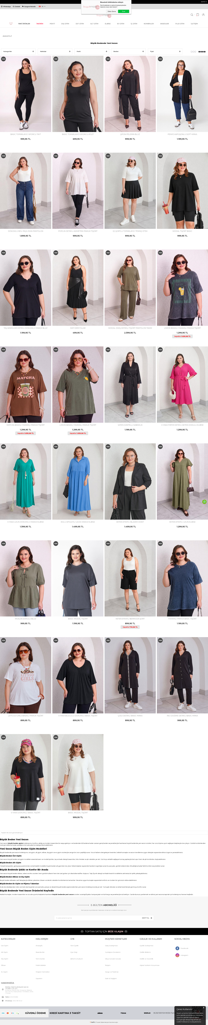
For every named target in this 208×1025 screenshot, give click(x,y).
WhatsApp (7, 6)
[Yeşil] (27, 413)
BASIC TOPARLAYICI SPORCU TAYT (25, 134)
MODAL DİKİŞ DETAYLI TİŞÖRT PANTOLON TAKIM (130, 328)
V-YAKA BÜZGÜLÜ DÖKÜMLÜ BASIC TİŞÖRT (77, 716)
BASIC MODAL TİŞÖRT (78, 619)
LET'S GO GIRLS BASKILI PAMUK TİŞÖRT (25, 716)
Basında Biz (40, 952)
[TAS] (27, 607)
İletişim (194, 24)
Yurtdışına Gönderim (112, 952)
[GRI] (126, 607)
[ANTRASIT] (73, 607)
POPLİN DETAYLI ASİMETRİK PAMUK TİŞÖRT (77, 231)
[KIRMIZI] (76, 123)
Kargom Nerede (30, 6)
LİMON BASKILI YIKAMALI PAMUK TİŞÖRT (78, 425)
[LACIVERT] (25, 123)
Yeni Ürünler (40, 959)
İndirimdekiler (41, 965)
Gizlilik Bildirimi (145, 952)
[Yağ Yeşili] (20, 801)
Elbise (108, 24)
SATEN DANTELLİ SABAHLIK (130, 425)
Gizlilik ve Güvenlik (146, 959)
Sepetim (39, 978)
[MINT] (26, 801)
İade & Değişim (111, 978)
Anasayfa (39, 946)
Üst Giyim (80, 24)
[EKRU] (179, 123)
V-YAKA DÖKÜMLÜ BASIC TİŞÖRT (25, 813)
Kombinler (149, 24)
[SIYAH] (27, 123)
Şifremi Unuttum (76, 959)
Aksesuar (164, 24)
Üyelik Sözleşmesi (146, 946)
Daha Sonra (112, 11)
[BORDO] (75, 607)
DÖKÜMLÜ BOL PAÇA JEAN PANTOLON (25, 231)
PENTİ (52, 24)
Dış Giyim (65, 24)
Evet (123, 11)
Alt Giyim (94, 24)
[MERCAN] (24, 801)
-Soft (92, 1022)
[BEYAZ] (73, 123)
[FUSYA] (182, 413)
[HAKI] (128, 316)
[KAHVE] (23, 123)
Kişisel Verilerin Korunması (149, 965)
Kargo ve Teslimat (111, 972)
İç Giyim (134, 24)
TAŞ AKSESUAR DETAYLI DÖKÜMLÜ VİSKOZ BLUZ (25, 328)
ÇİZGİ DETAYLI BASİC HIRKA (130, 716)
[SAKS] (28, 801)
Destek (17, 6)
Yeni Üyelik (74, 946)
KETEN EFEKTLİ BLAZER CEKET (130, 522)
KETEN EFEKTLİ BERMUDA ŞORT (130, 619)
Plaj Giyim (179, 24)
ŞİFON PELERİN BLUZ (130, 134)
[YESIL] (83, 801)
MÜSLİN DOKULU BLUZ (25, 619)
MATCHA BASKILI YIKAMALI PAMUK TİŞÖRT (26, 425)
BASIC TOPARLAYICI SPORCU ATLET (78, 134)
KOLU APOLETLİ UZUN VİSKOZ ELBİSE (78, 522)
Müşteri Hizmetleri (43, 972)
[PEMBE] (182, 607)
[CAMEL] (75, 510)
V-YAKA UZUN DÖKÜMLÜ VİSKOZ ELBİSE (25, 522)
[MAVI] (80, 123)
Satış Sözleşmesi (111, 946)
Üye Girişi (73, 952)
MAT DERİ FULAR (77, 328)
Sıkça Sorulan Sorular (113, 959)
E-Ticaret (97, 1022)
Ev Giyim (120, 24)
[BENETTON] (23, 510)
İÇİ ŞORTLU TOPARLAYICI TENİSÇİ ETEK (130, 231)
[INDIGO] (25, 510)
